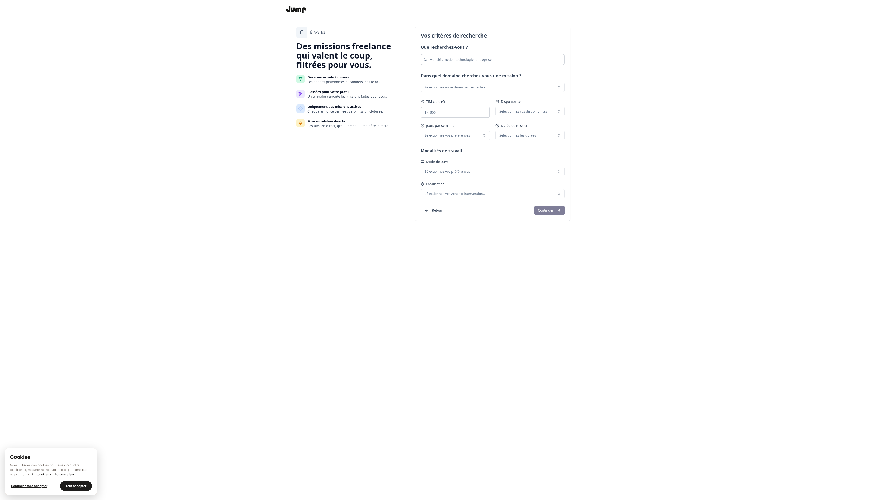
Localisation (435, 184)
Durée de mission (514, 125)
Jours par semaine (440, 125)
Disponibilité (511, 101)
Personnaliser (64, 474)
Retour (437, 210)
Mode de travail (438, 161)
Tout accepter (76, 486)
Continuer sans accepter (29, 486)
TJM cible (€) (435, 101)
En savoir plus (42, 474)
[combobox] (493, 87)
